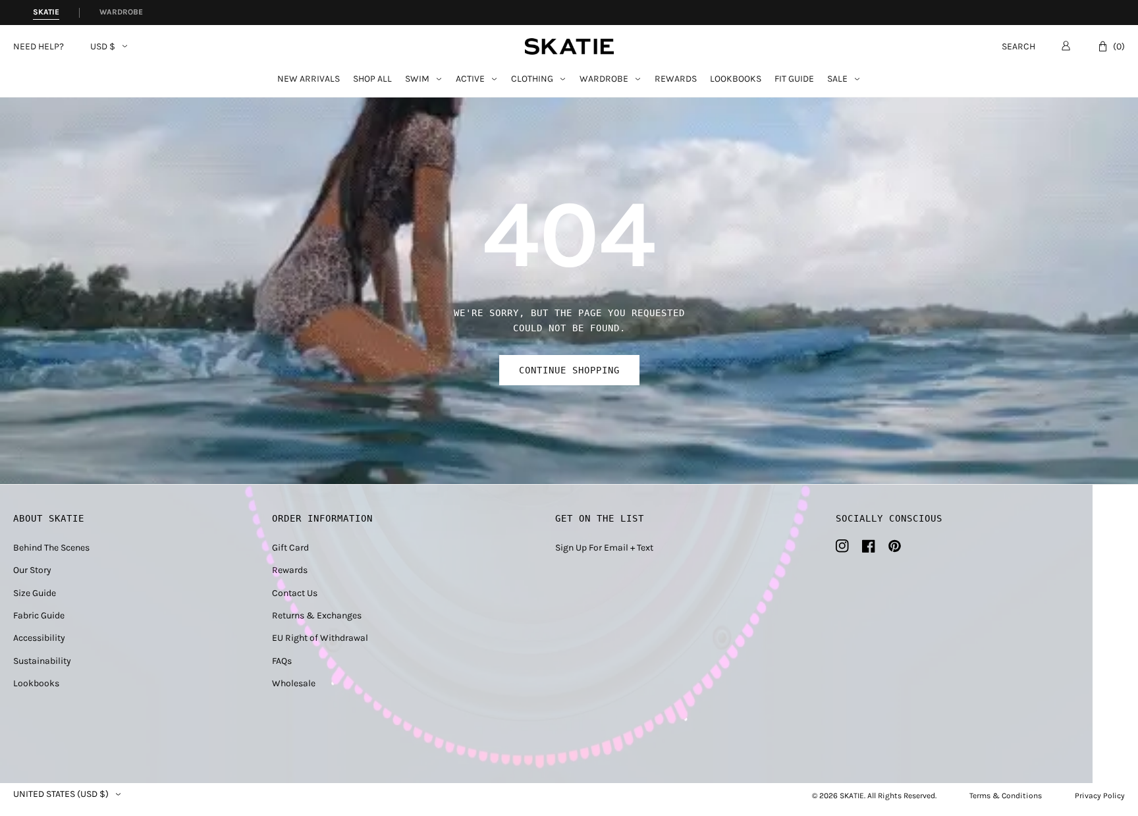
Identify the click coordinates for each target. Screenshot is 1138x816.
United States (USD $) (61, 794)
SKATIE (852, 795)
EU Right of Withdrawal (320, 637)
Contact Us (294, 593)
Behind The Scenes (51, 547)
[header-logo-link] (569, 46)
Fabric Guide (39, 615)
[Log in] (1066, 45)
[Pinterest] (894, 546)
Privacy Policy (1100, 795)
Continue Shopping (569, 370)
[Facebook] (868, 546)
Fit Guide (794, 79)
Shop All (372, 79)
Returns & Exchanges (317, 615)
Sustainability (42, 660)
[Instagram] (842, 546)
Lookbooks (735, 79)
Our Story (32, 570)
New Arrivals (308, 79)
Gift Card (290, 547)
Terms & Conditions (1005, 795)
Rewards (676, 79)
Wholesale (293, 683)
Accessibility (39, 637)
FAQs (282, 660)
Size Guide (34, 593)
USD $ (102, 46)
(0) (1119, 46)
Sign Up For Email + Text (604, 547)
